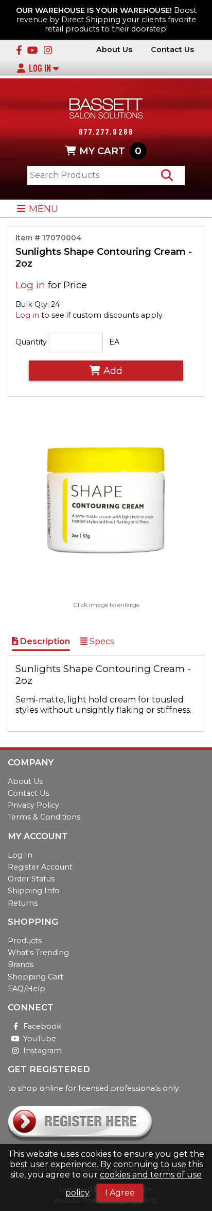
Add (112, 371)
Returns (23, 903)
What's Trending (38, 952)
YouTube (39, 1038)
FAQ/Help (26, 988)
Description (44, 641)
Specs (100, 641)
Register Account (40, 867)
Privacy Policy (33, 805)
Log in (30, 285)
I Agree (120, 1193)
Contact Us (172, 49)
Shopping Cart (35, 976)
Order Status (31, 878)
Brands (20, 964)
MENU (43, 209)
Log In (41, 68)
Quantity (31, 342)
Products (25, 940)
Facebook (42, 1026)
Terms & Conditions (44, 817)
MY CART (110, 151)
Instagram (42, 1050)
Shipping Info (34, 890)
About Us (114, 49)
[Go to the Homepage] (106, 109)
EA (114, 342)
